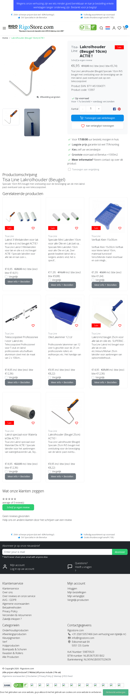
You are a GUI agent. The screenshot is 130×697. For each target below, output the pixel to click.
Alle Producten (10, 657)
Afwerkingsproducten (14, 634)
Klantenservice (10, 588)
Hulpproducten (10, 645)
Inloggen (72, 588)
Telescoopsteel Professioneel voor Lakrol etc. (21, 339)
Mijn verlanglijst (75, 596)
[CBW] (21, 685)
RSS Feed (67, 676)
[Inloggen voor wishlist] (33, 228)
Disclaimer (32, 676)
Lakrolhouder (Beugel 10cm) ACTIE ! (28, 37)
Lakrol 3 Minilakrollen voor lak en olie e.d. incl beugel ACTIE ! (21, 241)
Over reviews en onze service (18, 596)
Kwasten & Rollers (12, 653)
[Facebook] (114, 109)
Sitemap (57, 676)
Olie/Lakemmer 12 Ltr (60, 337)
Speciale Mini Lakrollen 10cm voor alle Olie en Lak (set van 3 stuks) (64, 241)
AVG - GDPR (9, 600)
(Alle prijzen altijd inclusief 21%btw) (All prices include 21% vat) (31, 672)
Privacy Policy (9, 611)
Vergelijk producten (78, 600)
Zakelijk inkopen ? (12, 619)
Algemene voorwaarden (15, 603)
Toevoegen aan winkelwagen (99, 117)
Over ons (7, 592)
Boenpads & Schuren (14, 649)
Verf (4, 641)
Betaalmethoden (11, 607)
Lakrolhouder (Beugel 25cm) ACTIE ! (64, 436)
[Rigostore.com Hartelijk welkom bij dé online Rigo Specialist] (36, 28)
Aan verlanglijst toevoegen (99, 125)
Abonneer (120, 551)
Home (5, 37)
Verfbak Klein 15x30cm (104, 239)
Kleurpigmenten (11, 638)
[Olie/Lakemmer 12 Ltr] (65, 314)
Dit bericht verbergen (115, 692)
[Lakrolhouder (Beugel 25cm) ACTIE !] (65, 411)
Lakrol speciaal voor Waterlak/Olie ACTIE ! (21, 436)
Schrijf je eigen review (81, 60)
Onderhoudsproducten (15, 630)
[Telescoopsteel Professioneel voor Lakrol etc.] (21, 314)
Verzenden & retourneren (17, 615)
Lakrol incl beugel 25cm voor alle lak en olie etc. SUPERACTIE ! (108, 339)
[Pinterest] (119, 109)
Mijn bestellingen (76, 592)
